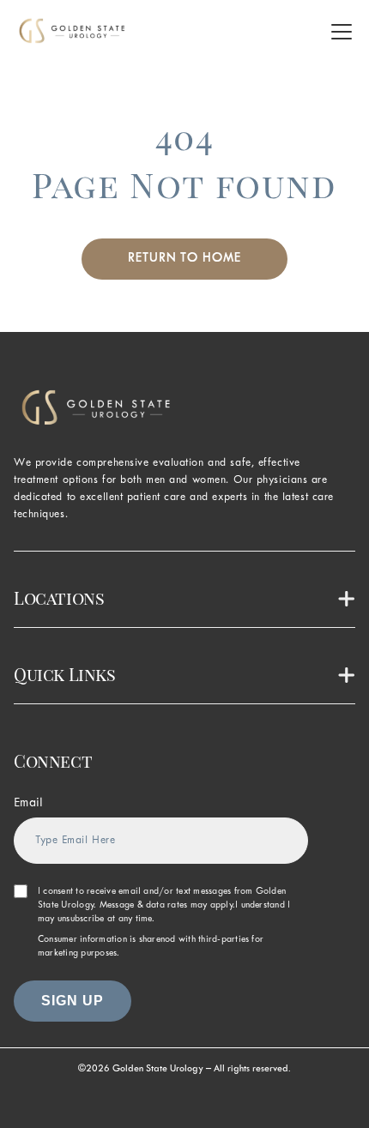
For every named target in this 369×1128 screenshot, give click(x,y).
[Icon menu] (341, 31)
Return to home (184, 258)
